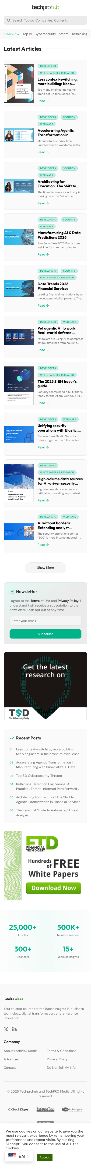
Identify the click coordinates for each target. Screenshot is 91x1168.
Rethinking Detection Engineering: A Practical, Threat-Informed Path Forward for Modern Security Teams (46, 786)
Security (69, 117)
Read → (43, 101)
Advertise (11, 1059)
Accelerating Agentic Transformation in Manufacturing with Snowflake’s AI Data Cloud (60, 137)
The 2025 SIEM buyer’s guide (57, 383)
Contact (10, 1067)
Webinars (46, 124)
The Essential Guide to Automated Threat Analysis (47, 812)
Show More (45, 567)
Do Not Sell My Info (61, 1067)
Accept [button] (45, 1157)
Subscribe (45, 634)
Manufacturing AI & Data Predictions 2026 (59, 234)
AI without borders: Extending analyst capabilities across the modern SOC (57, 530)
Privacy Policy (68, 601)
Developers (48, 65)
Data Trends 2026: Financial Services (54, 286)
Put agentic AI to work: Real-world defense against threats (57, 332)
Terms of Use (40, 601)
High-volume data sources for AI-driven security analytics (60, 483)
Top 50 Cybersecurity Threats (45, 34)
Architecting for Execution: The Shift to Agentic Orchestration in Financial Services (59, 188)
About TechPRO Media (21, 1051)
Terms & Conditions (61, 1051)
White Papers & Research (57, 73)
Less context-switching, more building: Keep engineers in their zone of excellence (59, 86)
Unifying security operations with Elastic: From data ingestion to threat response (58, 432)
